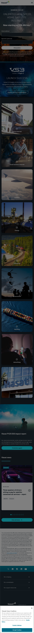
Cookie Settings (17, 625)
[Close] (32, 608)
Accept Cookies (17, 630)
